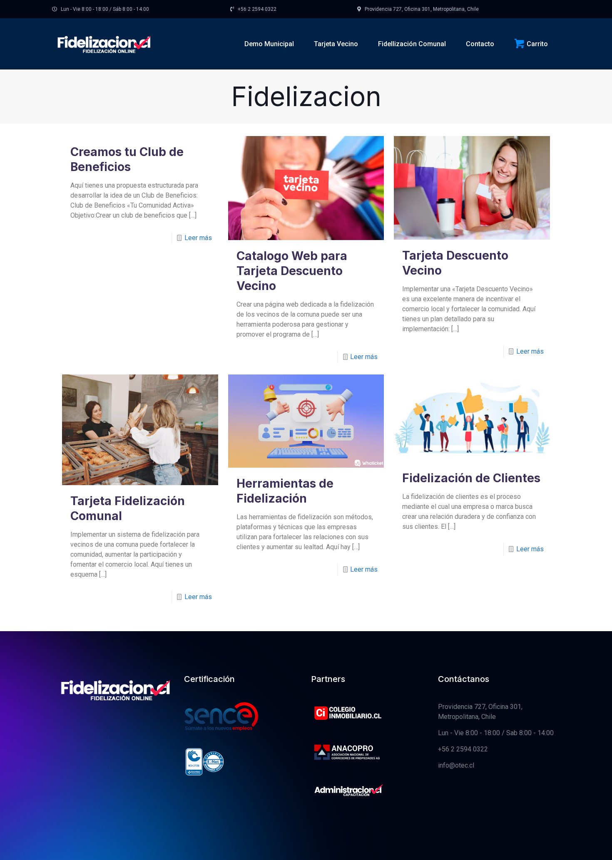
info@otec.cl (456, 765)
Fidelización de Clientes (471, 478)
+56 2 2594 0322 (463, 749)
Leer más (198, 238)
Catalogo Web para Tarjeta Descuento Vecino (291, 271)
